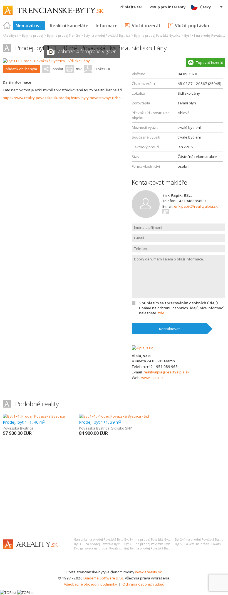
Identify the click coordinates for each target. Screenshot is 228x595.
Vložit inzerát (146, 25)
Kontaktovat (169, 328)
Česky (205, 6)
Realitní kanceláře (69, 25)
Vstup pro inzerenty (167, 6)
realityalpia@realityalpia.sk (166, 372)
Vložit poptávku (192, 25)
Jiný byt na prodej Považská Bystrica (149, 548)
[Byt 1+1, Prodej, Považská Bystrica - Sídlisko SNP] (119, 416)
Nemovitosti (29, 25)
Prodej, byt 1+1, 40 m (24, 422)
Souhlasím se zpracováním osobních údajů (178, 302)
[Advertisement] (114, 483)
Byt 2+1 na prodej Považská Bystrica (200, 539)
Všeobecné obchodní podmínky (90, 584)
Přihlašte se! (131, 6)
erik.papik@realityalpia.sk (196, 206)
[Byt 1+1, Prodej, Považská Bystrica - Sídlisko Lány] (46, 60)
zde (161, 312)
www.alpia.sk (152, 377)
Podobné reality (37, 404)
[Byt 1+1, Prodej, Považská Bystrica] (34, 416)
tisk (79, 68)
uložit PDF (103, 68)
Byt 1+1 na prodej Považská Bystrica (149, 539)
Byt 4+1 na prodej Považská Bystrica (149, 544)
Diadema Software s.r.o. (103, 578)
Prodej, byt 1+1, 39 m (100, 422)
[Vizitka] (165, 212)
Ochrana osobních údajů (143, 584)
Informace (107, 25)
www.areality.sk (148, 571)
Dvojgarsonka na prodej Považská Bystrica (104, 548)
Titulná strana (7, 25)
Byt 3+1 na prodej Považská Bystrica (99, 544)
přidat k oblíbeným (21, 68)
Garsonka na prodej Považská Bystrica (101, 539)
